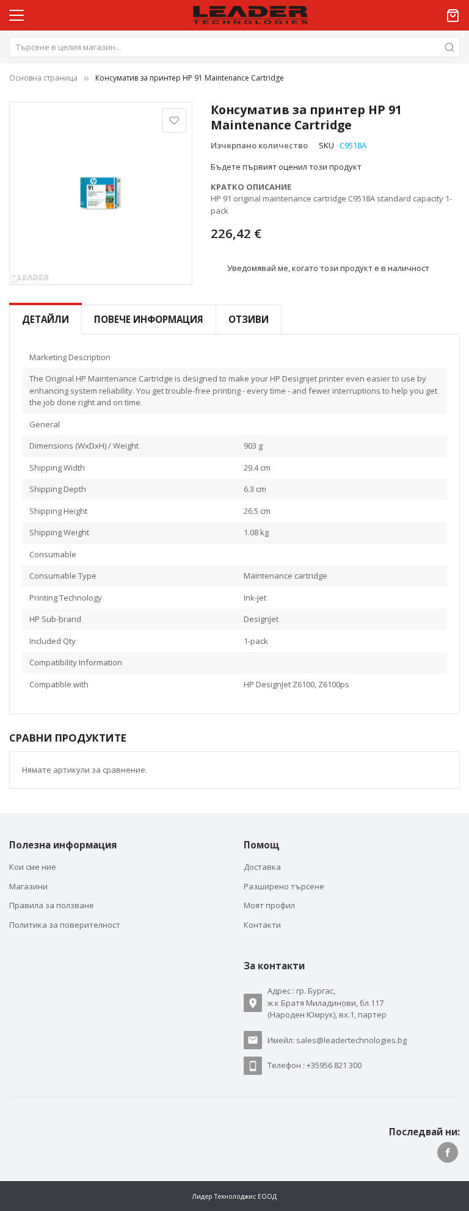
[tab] (45, 319)
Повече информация (148, 319)
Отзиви (248, 319)
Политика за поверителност (64, 924)
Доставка (262, 866)
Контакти (262, 924)
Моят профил (269, 905)
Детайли (45, 319)
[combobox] (234, 47)
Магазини (28, 886)
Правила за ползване (51, 905)
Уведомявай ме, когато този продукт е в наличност (328, 267)
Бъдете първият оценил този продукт (286, 166)
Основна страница (43, 78)
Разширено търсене (284, 886)
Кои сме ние (32, 866)
